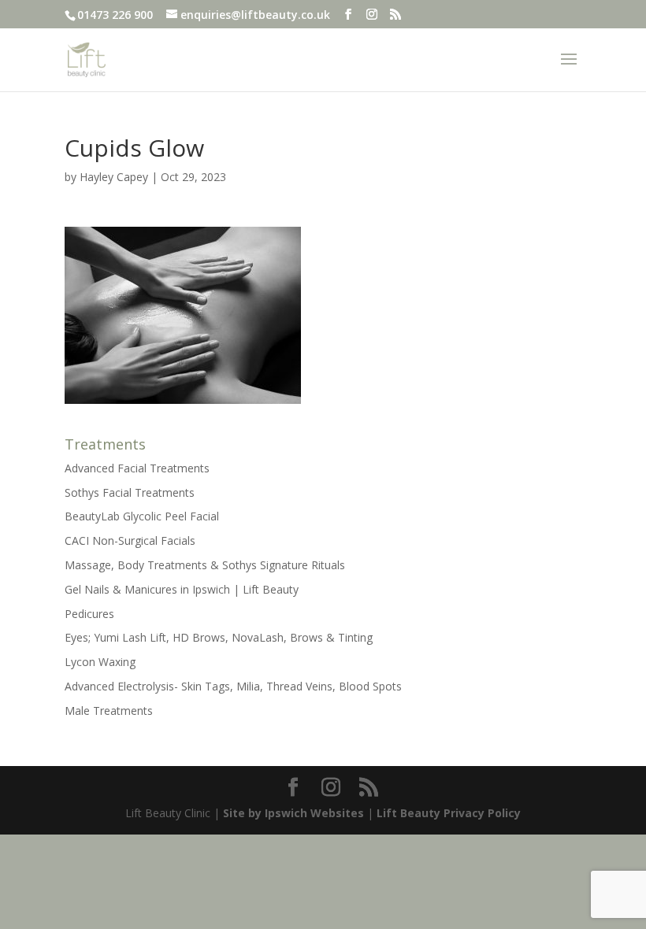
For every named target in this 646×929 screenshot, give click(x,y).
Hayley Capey (114, 176)
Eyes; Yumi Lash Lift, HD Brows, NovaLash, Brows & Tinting (219, 637)
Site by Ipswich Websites (293, 812)
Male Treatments (109, 710)
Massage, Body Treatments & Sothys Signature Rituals (205, 564)
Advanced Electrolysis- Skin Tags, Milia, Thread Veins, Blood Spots (233, 686)
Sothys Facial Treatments (130, 492)
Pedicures (89, 613)
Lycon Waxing (100, 661)
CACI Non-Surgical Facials (130, 540)
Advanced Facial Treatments (137, 468)
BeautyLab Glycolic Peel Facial (142, 516)
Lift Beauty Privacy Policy (449, 812)
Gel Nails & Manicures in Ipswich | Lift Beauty (182, 589)
